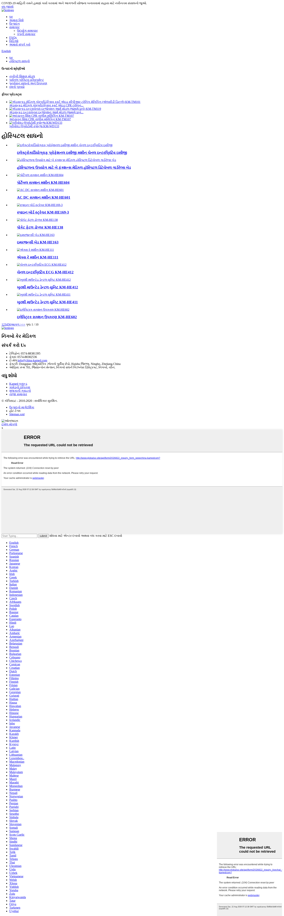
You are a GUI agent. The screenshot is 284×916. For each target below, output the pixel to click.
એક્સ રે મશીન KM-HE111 (37, 257)
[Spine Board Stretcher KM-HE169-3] (40, 205)
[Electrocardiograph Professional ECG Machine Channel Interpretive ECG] (64, 145)
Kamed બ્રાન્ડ (18, 383)
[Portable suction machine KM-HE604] (40, 175)
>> (23, 324)
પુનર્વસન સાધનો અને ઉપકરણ (28, 83)
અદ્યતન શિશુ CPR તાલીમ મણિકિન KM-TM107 (40, 119)
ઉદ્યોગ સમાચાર (27, 30)
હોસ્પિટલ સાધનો (19, 61)
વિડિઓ (13, 41)
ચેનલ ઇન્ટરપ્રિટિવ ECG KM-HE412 (45, 272)
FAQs (13, 37)
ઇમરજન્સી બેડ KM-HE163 (38, 242)
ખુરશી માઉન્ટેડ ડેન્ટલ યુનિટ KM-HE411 (47, 302)
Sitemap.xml (17, 414)
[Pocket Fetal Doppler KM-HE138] (37, 219)
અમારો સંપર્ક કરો (19, 44)
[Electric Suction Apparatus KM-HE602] (43, 309)
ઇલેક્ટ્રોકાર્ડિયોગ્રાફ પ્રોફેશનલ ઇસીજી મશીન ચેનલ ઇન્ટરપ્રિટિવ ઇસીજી (72, 153)
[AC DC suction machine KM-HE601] (40, 190)
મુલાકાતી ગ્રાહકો (20, 390)
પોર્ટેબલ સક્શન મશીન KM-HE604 (43, 183)
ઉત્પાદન (14, 23)
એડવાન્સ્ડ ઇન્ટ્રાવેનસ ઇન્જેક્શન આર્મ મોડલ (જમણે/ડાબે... (46, 112)
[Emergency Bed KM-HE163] (35, 235)
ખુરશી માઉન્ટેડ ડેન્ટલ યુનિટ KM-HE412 (47, 287)
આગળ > (16, 324)
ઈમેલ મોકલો (9, 424)
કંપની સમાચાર (26, 34)
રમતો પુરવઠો (17, 86)
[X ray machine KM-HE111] (35, 249)
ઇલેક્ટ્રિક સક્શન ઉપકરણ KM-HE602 (47, 317)
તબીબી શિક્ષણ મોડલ (22, 76)
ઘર (11, 16)
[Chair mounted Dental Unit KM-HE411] (44, 294)
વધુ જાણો (8, 6)
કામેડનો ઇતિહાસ (19, 387)
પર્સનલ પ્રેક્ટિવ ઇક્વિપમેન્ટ (26, 79)
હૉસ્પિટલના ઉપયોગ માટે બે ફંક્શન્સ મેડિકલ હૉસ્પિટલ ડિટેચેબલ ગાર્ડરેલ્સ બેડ (74, 167)
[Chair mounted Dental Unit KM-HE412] (44, 279)
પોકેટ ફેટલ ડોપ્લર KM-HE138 (40, 227)
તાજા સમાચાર (18, 394)
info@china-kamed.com (32, 360)
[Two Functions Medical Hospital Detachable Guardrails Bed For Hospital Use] (66, 160)
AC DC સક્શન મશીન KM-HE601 (43, 197)
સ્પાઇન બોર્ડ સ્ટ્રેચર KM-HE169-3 (43, 212)
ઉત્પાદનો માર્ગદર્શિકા (21, 407)
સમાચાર (14, 27)
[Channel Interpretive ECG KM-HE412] (41, 264)
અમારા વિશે (16, 20)
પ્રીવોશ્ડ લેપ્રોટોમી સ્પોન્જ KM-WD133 (34, 126)
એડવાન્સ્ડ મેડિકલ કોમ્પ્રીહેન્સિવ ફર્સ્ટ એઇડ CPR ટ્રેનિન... (46, 105)
